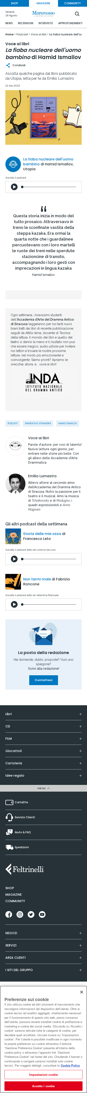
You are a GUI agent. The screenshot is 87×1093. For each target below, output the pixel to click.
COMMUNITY (72, 3)
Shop (9, 888)
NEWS (9, 23)
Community (15, 901)
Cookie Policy (70, 1065)
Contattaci (43, 680)
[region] (43, 1039)
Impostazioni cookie (43, 1074)
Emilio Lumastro (42, 476)
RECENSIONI (25, 23)
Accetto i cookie (43, 1086)
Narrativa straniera (38, 423)
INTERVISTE (46, 23)
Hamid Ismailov (67, 423)
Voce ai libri (38, 438)
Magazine (13, 894)
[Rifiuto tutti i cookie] (82, 992)
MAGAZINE (43, 3)
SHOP (14, 3)
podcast (13, 423)
